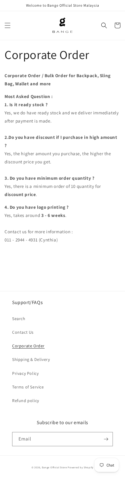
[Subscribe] (106, 439)
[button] (7, 25)
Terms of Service (28, 387)
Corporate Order (28, 346)
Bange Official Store (54, 467)
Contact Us (23, 332)
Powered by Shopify (80, 467)
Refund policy (25, 400)
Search (18, 318)
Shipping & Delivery (31, 359)
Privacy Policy (25, 373)
